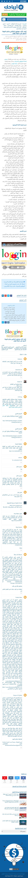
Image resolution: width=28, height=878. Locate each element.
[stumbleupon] (9, 1)
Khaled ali (19, 382)
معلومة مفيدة (18, 444)
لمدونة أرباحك (7, 876)
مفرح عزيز (20, 492)
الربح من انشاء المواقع (16, 24)
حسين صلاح (19, 467)
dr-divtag (20, 397)
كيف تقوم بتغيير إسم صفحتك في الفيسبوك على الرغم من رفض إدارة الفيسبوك (12, 809)
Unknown (20, 359)
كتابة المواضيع (19, 40)
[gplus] (12, 1)
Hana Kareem (19, 527)
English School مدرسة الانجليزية (14, 503)
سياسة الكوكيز (5, 874)
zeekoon (20, 458)
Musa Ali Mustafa (18, 555)
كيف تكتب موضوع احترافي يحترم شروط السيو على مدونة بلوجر (15, 340)
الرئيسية (24, 24)
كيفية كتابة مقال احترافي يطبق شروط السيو (12, 406)
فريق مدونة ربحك (18, 514)
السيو (8, 24)
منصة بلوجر (14, 63)
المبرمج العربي (18, 414)
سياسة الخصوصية (13, 874)
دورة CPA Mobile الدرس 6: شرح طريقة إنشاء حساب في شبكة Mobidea (11, 794)
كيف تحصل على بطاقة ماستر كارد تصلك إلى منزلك (10, 814)
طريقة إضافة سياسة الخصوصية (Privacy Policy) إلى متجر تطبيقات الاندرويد (11, 801)
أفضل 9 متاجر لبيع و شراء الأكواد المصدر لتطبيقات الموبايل (10, 821)
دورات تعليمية (18, 26)
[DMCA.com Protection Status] (14, 870)
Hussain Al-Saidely (17, 695)
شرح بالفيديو (10, 26)
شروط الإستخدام (21, 874)
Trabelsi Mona (18, 597)
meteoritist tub (18, 370)
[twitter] (7, 1)
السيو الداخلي (16, 38)
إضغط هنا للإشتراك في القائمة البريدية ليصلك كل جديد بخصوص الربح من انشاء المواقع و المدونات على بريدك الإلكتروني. (14, 284)
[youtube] (4, 1)
